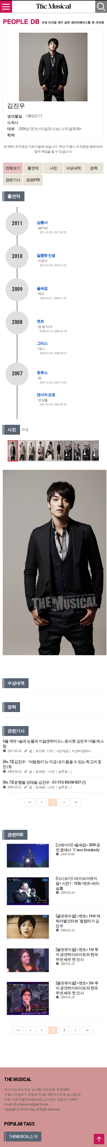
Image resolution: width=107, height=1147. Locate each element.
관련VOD (33, 180)
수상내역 (73, 168)
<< (29, 802)
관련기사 (12, 180)
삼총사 (42, 222)
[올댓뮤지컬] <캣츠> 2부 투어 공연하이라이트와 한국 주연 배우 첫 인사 (77, 988)
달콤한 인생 (46, 255)
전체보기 (12, 168)
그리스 (42, 343)
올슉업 (42, 288)
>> (76, 802)
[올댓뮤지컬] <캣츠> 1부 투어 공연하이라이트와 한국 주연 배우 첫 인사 (77, 954)
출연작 (33, 168)
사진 (53, 168)
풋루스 (42, 372)
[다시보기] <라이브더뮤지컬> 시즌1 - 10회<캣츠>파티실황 (77, 883)
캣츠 (40, 321)
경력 (93, 168)
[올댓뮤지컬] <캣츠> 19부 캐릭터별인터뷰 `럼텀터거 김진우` (78, 921)
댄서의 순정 (46, 394)
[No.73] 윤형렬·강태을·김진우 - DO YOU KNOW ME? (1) (44, 782)
